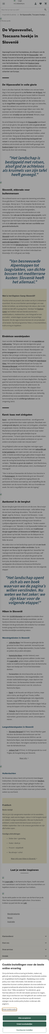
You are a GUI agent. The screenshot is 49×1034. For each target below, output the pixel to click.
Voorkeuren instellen (24, 1030)
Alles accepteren (24, 1018)
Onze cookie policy (9, 1009)
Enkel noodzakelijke (24, 1024)
